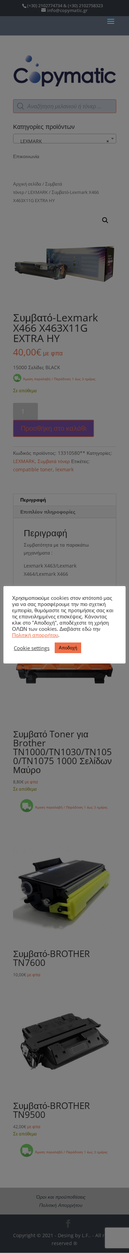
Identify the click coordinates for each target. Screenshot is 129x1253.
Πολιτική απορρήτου (35, 634)
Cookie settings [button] (32, 648)
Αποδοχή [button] (68, 648)
